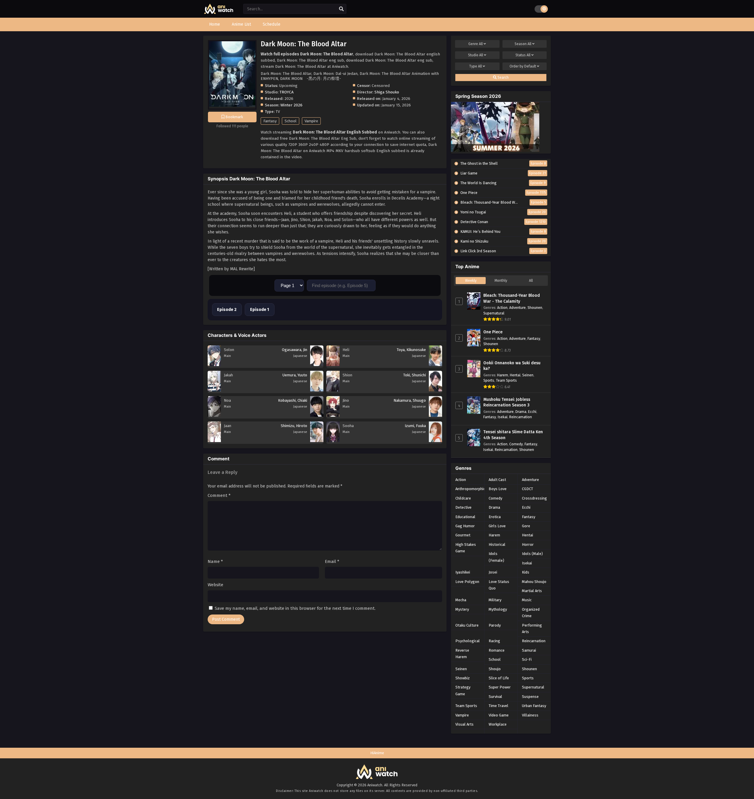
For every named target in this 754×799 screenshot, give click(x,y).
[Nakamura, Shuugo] (435, 415)
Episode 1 (259, 309)
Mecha (460, 600)
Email (332, 561)
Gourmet (462, 535)
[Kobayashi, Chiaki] (316, 415)
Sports (488, 380)
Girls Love (497, 526)
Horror (528, 544)
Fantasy (270, 121)
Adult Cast (497, 479)
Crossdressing (534, 498)
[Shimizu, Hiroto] (316, 440)
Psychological (467, 641)
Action (502, 307)
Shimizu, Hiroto (294, 426)
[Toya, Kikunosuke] (435, 364)
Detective (463, 507)
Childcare (463, 498)
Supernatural (493, 313)
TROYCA (287, 92)
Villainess (530, 715)
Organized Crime (531, 612)
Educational (465, 517)
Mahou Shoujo (534, 581)
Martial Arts (532, 591)
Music (527, 600)
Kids (525, 572)
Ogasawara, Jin (294, 349)
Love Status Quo (499, 584)
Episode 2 (227, 309)
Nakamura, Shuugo (409, 400)
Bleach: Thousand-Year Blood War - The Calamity (511, 298)
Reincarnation (520, 417)
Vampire (311, 121)
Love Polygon (467, 581)
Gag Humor (465, 526)
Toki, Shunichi (414, 375)
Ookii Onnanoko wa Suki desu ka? (511, 365)
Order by (523, 66)
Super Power (500, 687)
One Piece (492, 332)
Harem (502, 375)
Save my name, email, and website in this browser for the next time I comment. (295, 608)
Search (503, 77)
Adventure (517, 307)
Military (495, 600)
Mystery (462, 609)
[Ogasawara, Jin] (316, 364)
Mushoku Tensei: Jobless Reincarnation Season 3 (506, 402)
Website (215, 584)
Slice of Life (499, 678)
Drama (520, 411)
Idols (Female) (496, 556)
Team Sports (506, 380)
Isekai (502, 417)
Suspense (530, 696)
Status (522, 55)
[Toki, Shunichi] (435, 390)
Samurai (529, 650)
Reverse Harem (462, 653)
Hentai (515, 375)
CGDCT (527, 489)
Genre (475, 44)
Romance (497, 650)
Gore (526, 526)
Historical (497, 544)
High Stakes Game (465, 547)
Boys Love (498, 489)
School (291, 121)
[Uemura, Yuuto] (316, 390)
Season (523, 44)
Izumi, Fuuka (415, 426)
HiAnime (377, 753)
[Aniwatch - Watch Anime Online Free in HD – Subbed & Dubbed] (218, 12)
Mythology (498, 609)
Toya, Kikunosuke (411, 349)
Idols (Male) (532, 553)
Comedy (516, 444)
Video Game (499, 715)
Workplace (498, 724)
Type (475, 66)
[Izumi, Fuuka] (435, 440)
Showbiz (462, 678)
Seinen (527, 375)
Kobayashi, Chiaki (292, 400)
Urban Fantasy (534, 706)
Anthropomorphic (470, 489)
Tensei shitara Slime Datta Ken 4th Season (513, 434)
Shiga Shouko (386, 92)
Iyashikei (462, 572)
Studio (475, 55)
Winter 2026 (291, 105)
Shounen (535, 307)
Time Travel (498, 706)
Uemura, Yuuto (294, 375)
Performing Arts (532, 628)
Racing (494, 641)
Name (215, 561)
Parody (495, 625)
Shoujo (495, 669)
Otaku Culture (467, 625)
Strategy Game (462, 690)
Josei (493, 572)
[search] (341, 9)
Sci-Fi (527, 659)
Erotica (495, 517)
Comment (219, 495)
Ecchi (532, 411)
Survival (495, 696)
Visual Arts (464, 724)
